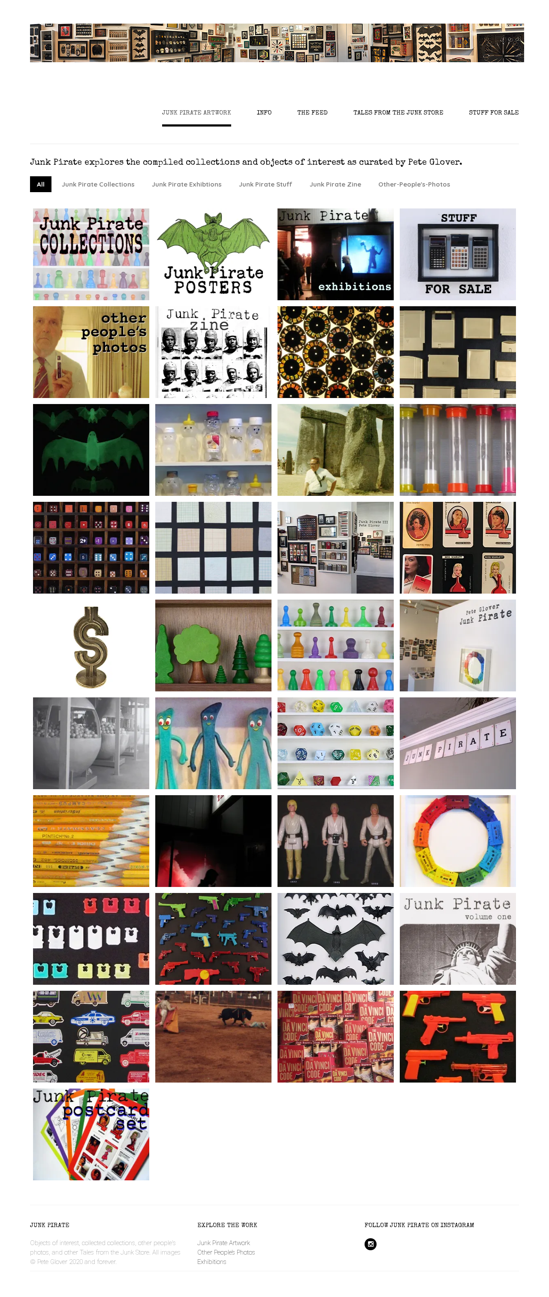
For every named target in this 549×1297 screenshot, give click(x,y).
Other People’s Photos (226, 1252)
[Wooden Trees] (227, 657)
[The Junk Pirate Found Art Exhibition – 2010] (471, 666)
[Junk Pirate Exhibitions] (349, 266)
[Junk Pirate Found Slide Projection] (227, 862)
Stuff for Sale (494, 113)
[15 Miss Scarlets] (471, 559)
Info (264, 113)
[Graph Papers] (227, 559)
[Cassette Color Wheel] (471, 852)
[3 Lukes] (349, 852)
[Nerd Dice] (349, 755)
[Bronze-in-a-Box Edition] (104, 657)
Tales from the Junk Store (398, 113)
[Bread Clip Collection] (104, 950)
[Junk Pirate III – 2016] (349, 559)
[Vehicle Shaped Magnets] (104, 1048)
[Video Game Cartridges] (471, 363)
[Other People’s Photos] (104, 363)
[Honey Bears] (227, 461)
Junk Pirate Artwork (196, 113)
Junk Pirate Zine (335, 184)
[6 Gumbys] (227, 755)
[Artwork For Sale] (471, 275)
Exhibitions (211, 1262)
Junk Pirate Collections (98, 184)
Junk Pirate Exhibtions (187, 184)
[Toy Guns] (227, 950)
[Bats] (349, 950)
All (41, 184)
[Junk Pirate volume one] (471, 950)
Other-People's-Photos (414, 184)
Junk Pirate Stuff (266, 184)
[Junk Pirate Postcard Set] (104, 1146)
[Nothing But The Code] (349, 1048)
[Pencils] (104, 852)
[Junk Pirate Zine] (227, 363)
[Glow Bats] (104, 461)
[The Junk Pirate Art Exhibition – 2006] (471, 764)
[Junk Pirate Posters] (227, 266)
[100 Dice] (104, 559)
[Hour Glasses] (471, 461)
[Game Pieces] (349, 657)
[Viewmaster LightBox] (349, 363)
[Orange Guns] (471, 1048)
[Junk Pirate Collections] (104, 266)
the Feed (312, 113)
